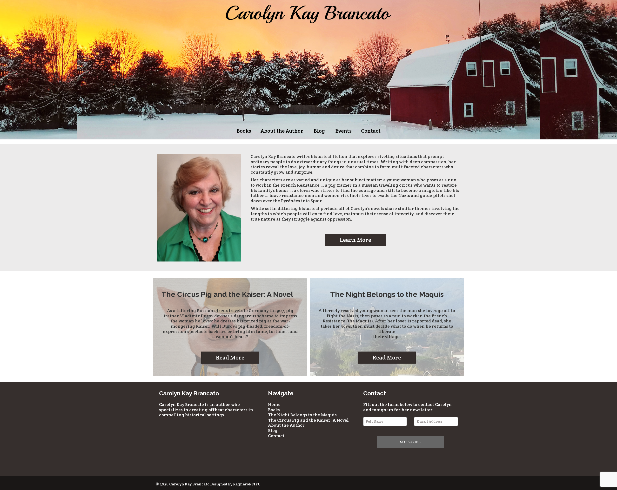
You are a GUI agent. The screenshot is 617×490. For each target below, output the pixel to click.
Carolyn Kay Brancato (189, 484)
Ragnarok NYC (247, 484)
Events (343, 130)
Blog (319, 130)
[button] (355, 240)
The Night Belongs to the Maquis (302, 415)
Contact (371, 130)
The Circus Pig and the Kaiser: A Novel (308, 420)
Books (244, 130)
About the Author (282, 130)
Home (274, 404)
